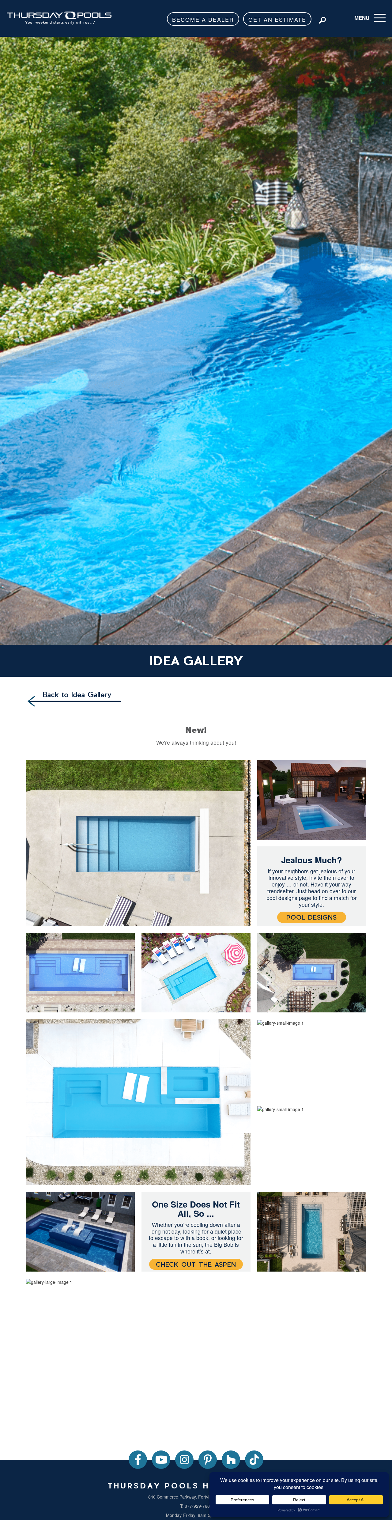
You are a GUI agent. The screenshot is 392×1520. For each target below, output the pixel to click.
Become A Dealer (203, 19)
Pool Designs (311, 917)
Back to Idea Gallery (77, 694)
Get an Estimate (277, 19)
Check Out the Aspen (196, 1264)
